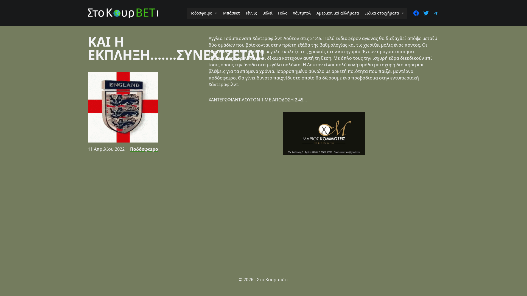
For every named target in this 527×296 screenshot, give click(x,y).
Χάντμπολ (302, 13)
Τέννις (251, 13)
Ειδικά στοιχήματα (382, 13)
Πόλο (282, 13)
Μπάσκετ (231, 13)
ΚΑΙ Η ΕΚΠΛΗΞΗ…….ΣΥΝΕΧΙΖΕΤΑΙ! (176, 48)
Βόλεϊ (267, 13)
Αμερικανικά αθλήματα (337, 13)
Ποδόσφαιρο (200, 13)
